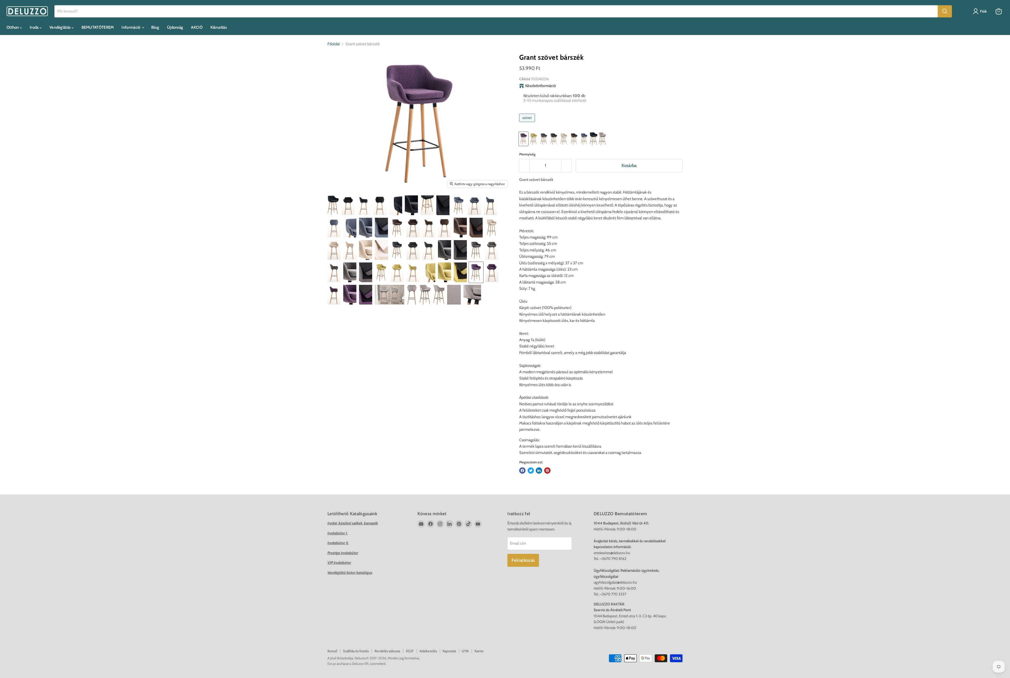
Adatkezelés (428, 651)
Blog (155, 27)
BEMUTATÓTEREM (98, 27)
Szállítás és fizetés (356, 651)
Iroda (34, 27)
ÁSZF (410, 651)
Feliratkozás (523, 560)
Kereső (332, 651)
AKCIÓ (197, 27)
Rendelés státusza (387, 651)
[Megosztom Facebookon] (522, 470)
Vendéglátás (60, 27)
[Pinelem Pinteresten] (547, 470)
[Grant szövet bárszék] (333, 205)
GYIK (465, 651)
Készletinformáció (540, 86)
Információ (131, 27)
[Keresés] (945, 11)
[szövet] (527, 123)
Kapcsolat (449, 651)
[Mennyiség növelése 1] (567, 165)
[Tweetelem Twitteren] (531, 470)
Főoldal (333, 44)
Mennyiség (527, 154)
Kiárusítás (218, 27)
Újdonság (175, 27)
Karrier (479, 651)
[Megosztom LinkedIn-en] (539, 470)
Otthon (13, 27)
